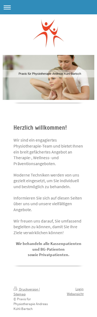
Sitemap (19, 294)
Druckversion (28, 289)
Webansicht (75, 294)
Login (79, 289)
